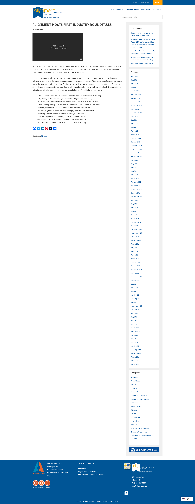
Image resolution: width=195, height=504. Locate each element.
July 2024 (134, 164)
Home (135, 2)
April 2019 (134, 342)
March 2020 (135, 328)
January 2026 (135, 98)
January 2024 (135, 186)
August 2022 (135, 244)
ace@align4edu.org (139, 486)
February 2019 (136, 350)
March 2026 (135, 91)
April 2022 (134, 255)
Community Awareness (139, 395)
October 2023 (135, 193)
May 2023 (134, 211)
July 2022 (134, 248)
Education (44, 136)
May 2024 (134, 171)
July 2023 (134, 204)
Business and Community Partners (91, 474)
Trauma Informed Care (139, 432)
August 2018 (135, 357)
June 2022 (134, 251)
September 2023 (136, 197)
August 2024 (135, 160)
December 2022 (136, 229)
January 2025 (135, 142)
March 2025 (135, 135)
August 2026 (135, 76)
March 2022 (135, 259)
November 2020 (136, 306)
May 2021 (134, 291)
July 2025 (134, 120)
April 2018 (134, 361)
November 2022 (136, 233)
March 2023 (135, 218)
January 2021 (135, 302)
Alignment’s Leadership (87, 471)
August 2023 (135, 200)
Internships (135, 421)
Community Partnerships (140, 399)
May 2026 (134, 87)
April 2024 (134, 175)
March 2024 (135, 178)
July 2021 (134, 284)
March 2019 (135, 346)
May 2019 (134, 339)
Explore (133, 414)
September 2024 (136, 156)
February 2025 (136, 138)
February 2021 (136, 299)
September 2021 (136, 277)
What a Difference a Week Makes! (142, 63)
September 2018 (136, 353)
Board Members (136, 388)
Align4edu (47, 13)
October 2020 (135, 310)
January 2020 (135, 331)
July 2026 (134, 80)
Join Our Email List (86, 463)
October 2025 (135, 109)
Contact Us (145, 2)
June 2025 (134, 124)
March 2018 (135, 364)
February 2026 (136, 94)
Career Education (137, 392)
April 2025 (134, 131)
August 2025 (135, 116)
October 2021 (135, 273)
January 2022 (135, 266)
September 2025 (136, 113)
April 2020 (134, 324)
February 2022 (136, 262)
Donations (134, 403)
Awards (133, 384)
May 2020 (134, 320)
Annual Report (136, 381)
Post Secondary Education (140, 428)
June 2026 (134, 84)
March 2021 (135, 295)
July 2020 (134, 317)
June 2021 (134, 288)
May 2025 (134, 127)
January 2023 (135, 226)
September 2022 (136, 240)
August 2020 (135, 313)
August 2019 (135, 335)
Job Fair (133, 425)
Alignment (135, 377)
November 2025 (136, 105)
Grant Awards (135, 417)
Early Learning (136, 406)
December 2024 (136, 146)
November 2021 (136, 269)
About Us (82, 468)
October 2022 (135, 237)
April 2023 (134, 215)
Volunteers (135, 442)
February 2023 (136, 222)
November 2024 (136, 149)
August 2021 (135, 280)
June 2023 (134, 207)
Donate (157, 2)
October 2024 (135, 153)
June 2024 (134, 167)
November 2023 (136, 189)
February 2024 (136, 182)
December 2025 (136, 102)
